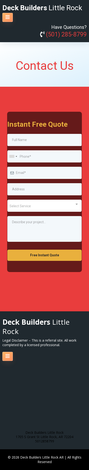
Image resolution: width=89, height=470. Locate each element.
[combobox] (13, 156)
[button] (7, 17)
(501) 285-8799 (66, 34)
